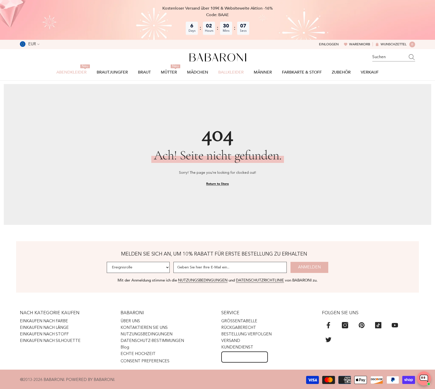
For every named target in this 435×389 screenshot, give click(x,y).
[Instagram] (345, 325)
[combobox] (389, 57)
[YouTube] (394, 325)
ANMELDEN (309, 267)
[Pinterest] (361, 325)
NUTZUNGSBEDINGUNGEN (203, 280)
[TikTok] (378, 325)
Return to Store (217, 184)
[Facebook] (328, 325)
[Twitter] (328, 339)
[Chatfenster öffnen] (424, 378)
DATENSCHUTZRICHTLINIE (260, 280)
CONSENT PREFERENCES (145, 361)
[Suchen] (393, 57)
